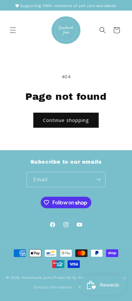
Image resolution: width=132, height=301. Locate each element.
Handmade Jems (37, 277)
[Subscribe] (98, 179)
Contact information (52, 287)
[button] (13, 30)
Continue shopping (66, 120)
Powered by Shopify (73, 277)
